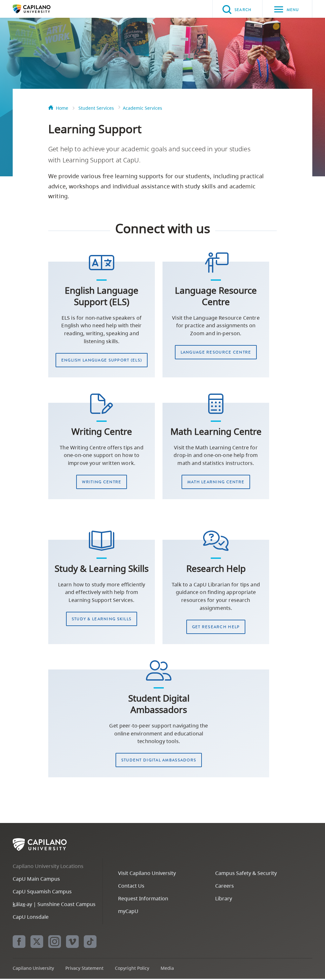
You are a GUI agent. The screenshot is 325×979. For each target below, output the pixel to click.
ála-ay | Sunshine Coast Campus (54, 904)
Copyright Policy (132, 968)
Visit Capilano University (147, 873)
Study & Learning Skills (101, 619)
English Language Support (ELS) (101, 360)
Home (62, 108)
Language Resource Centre (216, 352)
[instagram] (54, 941)
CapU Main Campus (36, 878)
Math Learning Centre (216, 482)
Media (167, 968)
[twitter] (36, 941)
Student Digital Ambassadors (158, 760)
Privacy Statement (84, 968)
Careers (224, 885)
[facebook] (19, 941)
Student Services (96, 108)
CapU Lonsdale (31, 916)
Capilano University (41, 8)
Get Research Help (216, 627)
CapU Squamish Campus (42, 891)
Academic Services (142, 108)
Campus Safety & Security (246, 873)
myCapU (128, 911)
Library (223, 898)
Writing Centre (102, 482)
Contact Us (131, 885)
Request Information (143, 898)
